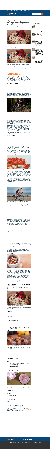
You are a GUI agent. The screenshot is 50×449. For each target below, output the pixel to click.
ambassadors (14, 76)
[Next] (29, 55)
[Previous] (8, 55)
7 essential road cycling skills (13, 73)
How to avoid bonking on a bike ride (14, 154)
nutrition (8, 80)
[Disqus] (19, 427)
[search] (42, 14)
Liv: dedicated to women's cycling (14, 74)
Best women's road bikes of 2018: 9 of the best (16, 71)
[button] (19, 56)
